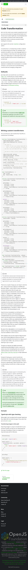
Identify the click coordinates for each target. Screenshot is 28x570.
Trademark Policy (11, 549)
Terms (2, 526)
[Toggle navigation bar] (2, 4)
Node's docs (5, 386)
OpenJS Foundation (11, 542)
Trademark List (21, 549)
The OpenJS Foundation (8, 560)
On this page (5, 25)
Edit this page (6, 470)
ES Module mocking (13, 85)
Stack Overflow (5, 500)
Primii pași (3, 488)
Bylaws (8, 562)
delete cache (11, 406)
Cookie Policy (20, 564)
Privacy (3, 524)
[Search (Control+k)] (25, 4)
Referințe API (4, 492)
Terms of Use (18, 560)
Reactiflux (3, 502)
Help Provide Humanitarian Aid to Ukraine (18, 1)
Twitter (3, 504)
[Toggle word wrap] (22, 102)
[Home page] (2, 19)
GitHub (3, 514)
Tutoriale (3, 490)
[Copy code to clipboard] (24, 102)
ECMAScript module (7, 372)
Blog (2, 512)
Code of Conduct (15, 562)
